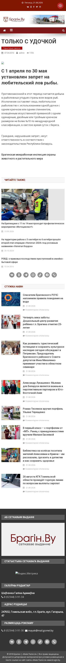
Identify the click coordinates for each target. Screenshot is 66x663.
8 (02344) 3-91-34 (14, 597)
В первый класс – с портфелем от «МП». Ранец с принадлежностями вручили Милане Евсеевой (43, 431)
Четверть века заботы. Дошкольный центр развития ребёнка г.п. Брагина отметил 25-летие (42, 322)
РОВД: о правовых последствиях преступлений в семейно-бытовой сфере (32, 260)
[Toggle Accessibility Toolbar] (60, 5)
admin (22, 53)
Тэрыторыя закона (11, 48)
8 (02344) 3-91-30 (14, 630)
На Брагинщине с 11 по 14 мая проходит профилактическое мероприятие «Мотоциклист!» (32, 225)
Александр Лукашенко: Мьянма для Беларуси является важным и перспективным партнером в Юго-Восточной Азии (43, 387)
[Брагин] (33, 539)
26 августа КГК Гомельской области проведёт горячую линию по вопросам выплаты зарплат (43, 480)
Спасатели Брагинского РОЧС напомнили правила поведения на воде (43, 298)
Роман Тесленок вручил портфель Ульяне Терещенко (43, 410)
